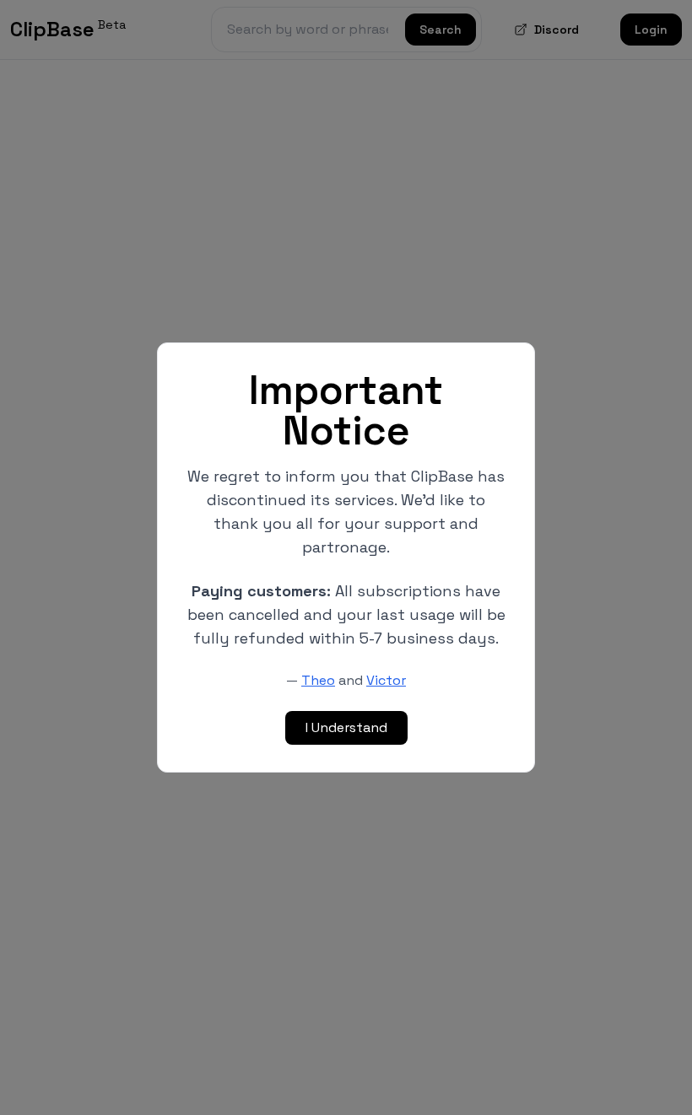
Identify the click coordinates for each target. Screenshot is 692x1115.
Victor (386, 680)
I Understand (346, 727)
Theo (318, 680)
